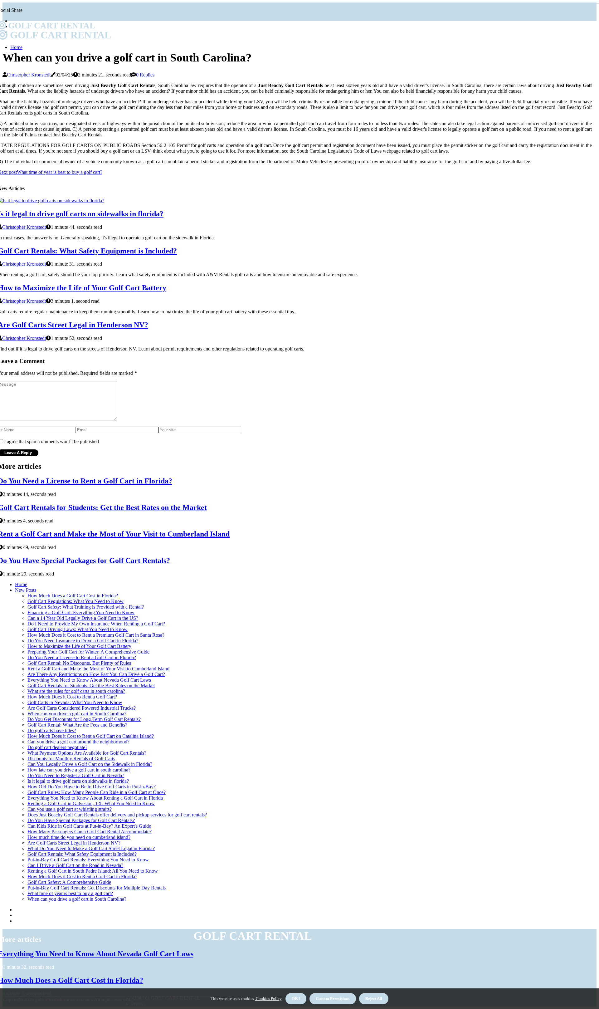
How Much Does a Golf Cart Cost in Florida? (72, 595)
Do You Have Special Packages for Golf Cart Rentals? (81, 820)
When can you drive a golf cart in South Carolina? (76, 713)
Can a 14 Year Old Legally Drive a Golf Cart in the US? (82, 618)
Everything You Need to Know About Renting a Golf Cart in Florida (95, 798)
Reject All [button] (373, 998)
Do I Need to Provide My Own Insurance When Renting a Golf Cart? (96, 623)
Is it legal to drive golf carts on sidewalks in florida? (78, 781)
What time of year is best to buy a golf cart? (70, 893)
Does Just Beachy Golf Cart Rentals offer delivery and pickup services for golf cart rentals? (117, 814)
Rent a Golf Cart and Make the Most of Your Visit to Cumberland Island (98, 668)
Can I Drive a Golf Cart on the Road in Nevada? (75, 865)
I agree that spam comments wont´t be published (51, 441)
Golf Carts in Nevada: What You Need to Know (74, 702)
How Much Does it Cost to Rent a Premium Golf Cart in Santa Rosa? (95, 635)
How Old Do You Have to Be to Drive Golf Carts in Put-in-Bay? (91, 786)
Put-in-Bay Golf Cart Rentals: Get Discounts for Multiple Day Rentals (96, 887)
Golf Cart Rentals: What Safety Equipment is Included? (82, 854)
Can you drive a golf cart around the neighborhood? (78, 741)
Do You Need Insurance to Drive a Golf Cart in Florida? (82, 640)
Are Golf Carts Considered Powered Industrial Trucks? (81, 708)
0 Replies (145, 74)
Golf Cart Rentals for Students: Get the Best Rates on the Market (91, 685)
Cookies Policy (268, 998)
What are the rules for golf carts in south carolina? (76, 691)
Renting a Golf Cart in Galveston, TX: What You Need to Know (91, 803)
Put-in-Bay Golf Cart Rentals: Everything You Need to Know (88, 859)
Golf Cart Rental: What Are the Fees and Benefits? (77, 724)
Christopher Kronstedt (29, 74)
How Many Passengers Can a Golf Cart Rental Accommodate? (89, 831)
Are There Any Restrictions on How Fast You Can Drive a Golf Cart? (96, 674)
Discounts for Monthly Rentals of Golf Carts (71, 758)
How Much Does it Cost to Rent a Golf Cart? (72, 696)
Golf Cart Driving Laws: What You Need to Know (77, 629)
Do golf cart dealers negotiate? (57, 747)
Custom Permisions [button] (333, 998)
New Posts (25, 590)
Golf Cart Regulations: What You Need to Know (75, 601)
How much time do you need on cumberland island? (78, 837)
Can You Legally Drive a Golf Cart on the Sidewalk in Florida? (89, 764)
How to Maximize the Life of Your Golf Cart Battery (79, 646)
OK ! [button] (296, 998)
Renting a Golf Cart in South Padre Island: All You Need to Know (92, 871)
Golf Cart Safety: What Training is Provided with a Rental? (85, 607)
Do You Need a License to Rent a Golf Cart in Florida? (81, 657)
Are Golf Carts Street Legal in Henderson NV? (73, 842)
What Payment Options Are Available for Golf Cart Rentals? (86, 753)
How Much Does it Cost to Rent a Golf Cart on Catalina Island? (90, 736)
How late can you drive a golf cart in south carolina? (78, 769)
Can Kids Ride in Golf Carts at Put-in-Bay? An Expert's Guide (89, 826)
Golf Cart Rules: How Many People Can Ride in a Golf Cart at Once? (96, 792)
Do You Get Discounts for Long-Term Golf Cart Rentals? (84, 719)
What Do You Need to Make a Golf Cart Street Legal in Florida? (91, 848)
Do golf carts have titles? (51, 730)
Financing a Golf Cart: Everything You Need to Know (80, 612)
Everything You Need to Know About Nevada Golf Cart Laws (89, 680)
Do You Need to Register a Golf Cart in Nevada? (75, 775)
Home (16, 47)
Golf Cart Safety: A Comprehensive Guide (69, 882)
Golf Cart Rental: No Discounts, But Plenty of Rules (79, 663)
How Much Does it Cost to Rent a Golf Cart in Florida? (82, 876)
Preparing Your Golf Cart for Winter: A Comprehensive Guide (88, 651)
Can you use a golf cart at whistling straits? (69, 809)
